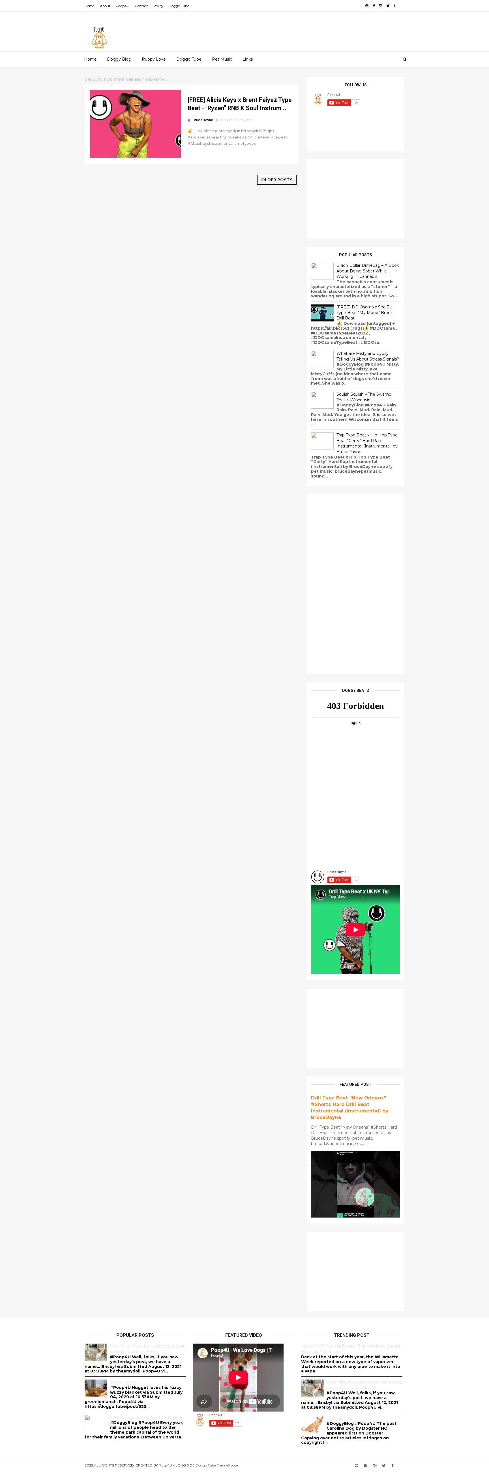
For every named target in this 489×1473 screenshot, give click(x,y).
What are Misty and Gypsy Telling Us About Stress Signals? (367, 356)
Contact (141, 6)
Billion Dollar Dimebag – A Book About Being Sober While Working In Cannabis (367, 271)
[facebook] (374, 6)
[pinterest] (366, 6)
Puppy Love (154, 59)
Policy (158, 6)
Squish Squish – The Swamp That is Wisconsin (363, 397)
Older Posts (277, 179)
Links (248, 59)
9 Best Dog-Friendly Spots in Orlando (147, 1417)
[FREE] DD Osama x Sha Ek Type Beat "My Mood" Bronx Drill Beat (364, 312)
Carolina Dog (339, 1418)
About (105, 6)
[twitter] (388, 6)
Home (90, 6)
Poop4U (122, 6)
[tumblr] (395, 6)
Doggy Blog (119, 59)
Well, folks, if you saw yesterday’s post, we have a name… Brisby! (147, 1349)
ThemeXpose (227, 1465)
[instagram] (380, 6)
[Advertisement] (301, 28)
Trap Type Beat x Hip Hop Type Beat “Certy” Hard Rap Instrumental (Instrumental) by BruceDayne (367, 443)
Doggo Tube (188, 59)
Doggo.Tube (179, 6)
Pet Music (222, 59)
